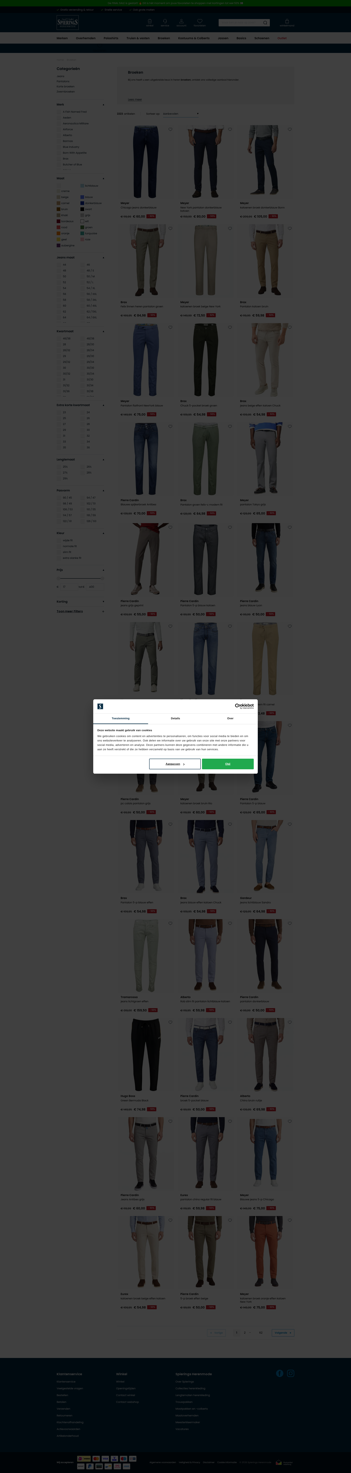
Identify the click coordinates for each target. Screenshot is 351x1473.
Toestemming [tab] (121, 718)
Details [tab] (175, 718)
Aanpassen (173, 763)
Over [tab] (230, 718)
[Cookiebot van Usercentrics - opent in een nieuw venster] (238, 706)
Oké (227, 763)
